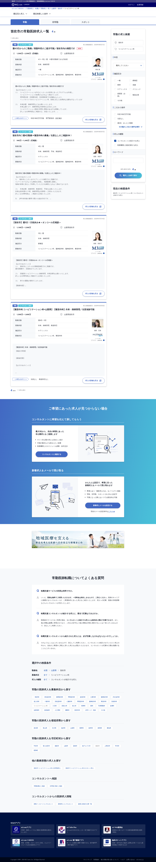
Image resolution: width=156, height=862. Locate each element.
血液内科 (82, 697)
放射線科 (47, 710)
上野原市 (107, 746)
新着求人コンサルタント (65, 804)
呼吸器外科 (80, 701)
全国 (45, 670)
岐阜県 (91, 728)
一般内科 (36, 697)
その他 (103, 710)
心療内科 (93, 697)
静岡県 (100, 728)
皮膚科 (112, 706)
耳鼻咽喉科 (101, 706)
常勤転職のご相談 (39, 786)
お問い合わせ (130, 859)
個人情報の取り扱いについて (110, 859)
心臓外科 (69, 701)
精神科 (83, 706)
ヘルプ (122, 859)
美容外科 (77, 710)
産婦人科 (64, 706)
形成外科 (114, 701)
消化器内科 (47, 697)
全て (45, 675)
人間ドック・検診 (90, 710)
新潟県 (36, 728)
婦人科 (74, 706)
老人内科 (36, 701)
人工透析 (57, 710)
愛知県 (109, 728)
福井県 (63, 728)
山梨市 (66, 746)
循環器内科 (59, 697)
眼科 (91, 706)
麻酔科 (67, 710)
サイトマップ (87, 859)
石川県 (54, 728)
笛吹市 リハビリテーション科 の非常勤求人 (47, 768)
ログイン (131, 5)
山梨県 (54, 670)
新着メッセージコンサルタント (43, 804)
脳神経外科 (92, 701)
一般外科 (47, 701)
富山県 (45, 728)
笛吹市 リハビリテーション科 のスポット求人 (80, 768)
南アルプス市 (86, 746)
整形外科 (103, 701)
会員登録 (140, 5)
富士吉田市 (46, 746)
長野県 (81, 728)
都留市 (57, 746)
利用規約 (96, 859)
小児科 (55, 706)
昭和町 (36, 750)
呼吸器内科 (71, 697)
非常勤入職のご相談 (56, 786)
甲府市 (36, 746)
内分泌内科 (116, 697)
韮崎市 (75, 746)
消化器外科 (58, 701)
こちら (110, 511)
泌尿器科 (36, 710)
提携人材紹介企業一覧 (85, 804)
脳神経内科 (104, 697)
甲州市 (117, 746)
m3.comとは (140, 859)
